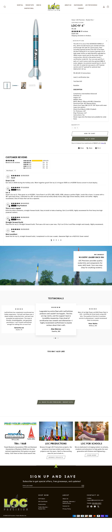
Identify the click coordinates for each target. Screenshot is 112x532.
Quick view (16, 377)
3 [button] (56, 240)
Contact (81, 8)
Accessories (42, 504)
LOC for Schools (91, 5)
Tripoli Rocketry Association (13, 447)
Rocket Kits (30, 5)
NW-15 (87, 105)
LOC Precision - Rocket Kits (84, 20)
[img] (15, 176)
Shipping (74, 35)
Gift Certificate (42, 501)
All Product (41, 499)
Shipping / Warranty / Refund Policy (69, 502)
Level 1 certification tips (81, 77)
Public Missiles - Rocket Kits (43, 508)
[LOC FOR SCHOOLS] (91, 431)
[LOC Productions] (56, 431)
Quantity (76, 125)
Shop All (20, 5)
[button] (76, 31)
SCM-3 (88, 109)
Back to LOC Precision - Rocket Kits (57, 402)
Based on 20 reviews (13, 162)
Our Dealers (78, 5)
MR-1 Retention (95, 101)
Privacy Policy (67, 509)
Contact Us (66, 506)
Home (73, 20)
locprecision (78, 22)
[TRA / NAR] (20, 431)
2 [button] (53, 240)
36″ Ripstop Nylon (90, 103)
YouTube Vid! (77, 81)
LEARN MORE (91, 455)
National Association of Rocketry (21, 448)
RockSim (76, 85)
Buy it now (90, 139)
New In (38, 5)
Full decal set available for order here (89, 118)
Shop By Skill (29, 8)
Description (78, 41)
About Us (68, 5)
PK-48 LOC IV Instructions (81, 73)
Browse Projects (56, 457)
